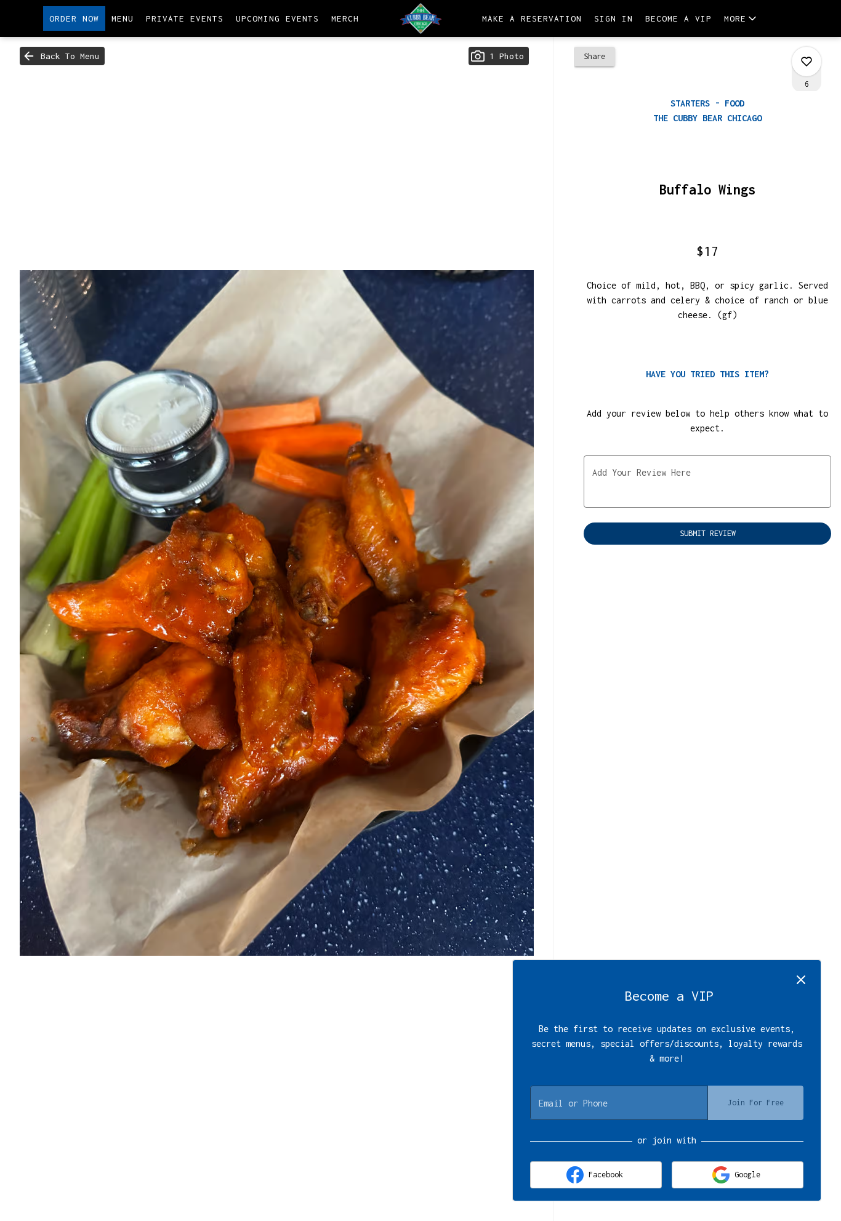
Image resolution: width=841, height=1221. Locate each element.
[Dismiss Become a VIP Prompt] (801, 980)
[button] (741, 18)
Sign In (613, 18)
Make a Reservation (532, 18)
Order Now (74, 18)
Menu (122, 18)
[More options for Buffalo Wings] (806, 61)
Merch (345, 18)
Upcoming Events (277, 18)
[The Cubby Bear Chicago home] (420, 18)
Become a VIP (678, 18)
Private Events (184, 18)
